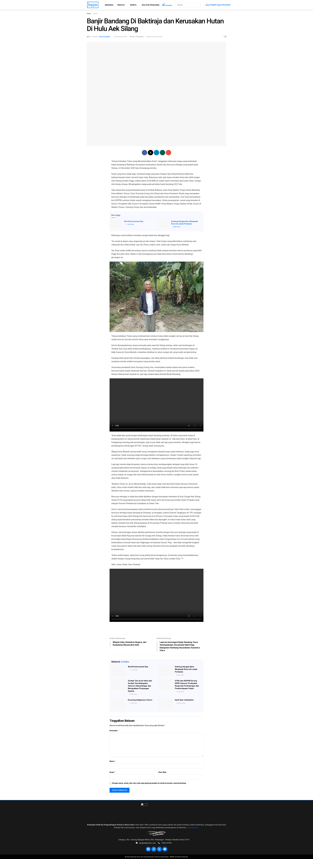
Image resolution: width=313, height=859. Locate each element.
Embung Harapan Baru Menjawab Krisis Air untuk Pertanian (186, 669)
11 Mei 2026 (133, 703)
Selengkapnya (193, 827)
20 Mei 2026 (133, 694)
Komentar (114, 730)
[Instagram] (153, 849)
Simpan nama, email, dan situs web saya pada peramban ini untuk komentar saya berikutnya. (149, 783)
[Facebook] (148, 849)
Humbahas (139, 37)
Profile (121, 5)
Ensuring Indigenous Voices (140, 700)
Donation (169, 5)
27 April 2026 (180, 703)
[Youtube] (164, 849)
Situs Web (162, 772)
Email (113, 772)
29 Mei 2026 (176, 227)
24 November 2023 (120, 37)
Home (89, 13)
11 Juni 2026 (129, 224)
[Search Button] (198, 5)
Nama (113, 761)
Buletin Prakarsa (150, 5)
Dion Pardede (104, 37)
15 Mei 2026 (180, 691)
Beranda (109, 5)
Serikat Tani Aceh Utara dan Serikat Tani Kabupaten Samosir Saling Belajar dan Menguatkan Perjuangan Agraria (140, 686)
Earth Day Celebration (184, 700)
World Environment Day (133, 221)
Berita (133, 5)
